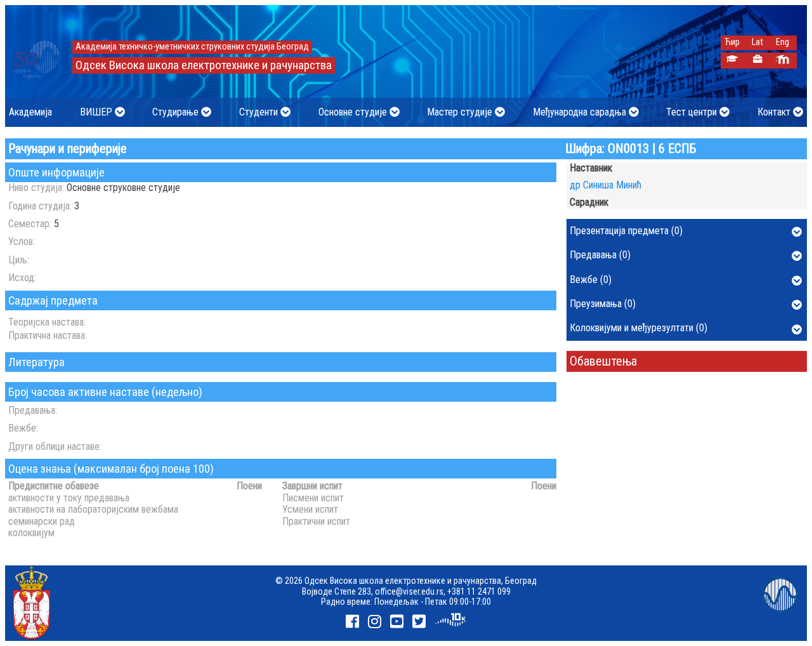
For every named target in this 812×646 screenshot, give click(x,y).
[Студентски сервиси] (732, 61)
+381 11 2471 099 (479, 591)
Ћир (732, 42)
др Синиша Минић (605, 185)
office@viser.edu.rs (409, 591)
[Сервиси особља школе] (757, 61)
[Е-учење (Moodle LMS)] (782, 61)
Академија (30, 112)
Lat (757, 42)
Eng (782, 42)
